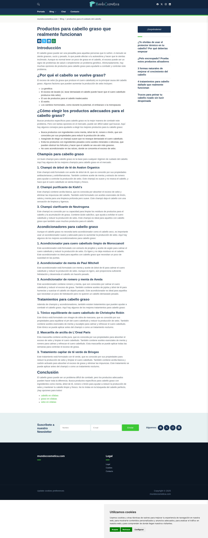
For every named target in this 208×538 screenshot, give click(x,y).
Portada (41, 11)
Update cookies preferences (50, 491)
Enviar (130, 427)
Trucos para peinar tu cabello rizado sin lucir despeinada (151, 97)
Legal (108, 464)
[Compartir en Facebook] (39, 41)
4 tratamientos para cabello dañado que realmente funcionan (153, 84)
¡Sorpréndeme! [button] (154, 29)
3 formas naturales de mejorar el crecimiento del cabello (153, 71)
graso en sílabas (49, 399)
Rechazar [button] (126, 529)
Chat (63, 11)
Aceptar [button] (115, 529)
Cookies (109, 468)
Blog (51, 11)
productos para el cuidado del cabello (84, 19)
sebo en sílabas (48, 402)
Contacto (75, 11)
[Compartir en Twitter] (44, 41)
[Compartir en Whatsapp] (54, 41)
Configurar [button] (139, 529)
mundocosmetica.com (47, 19)
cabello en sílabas (49, 395)
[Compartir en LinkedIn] (49, 41)
